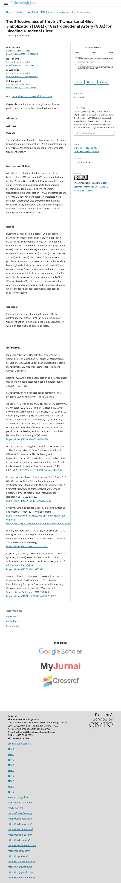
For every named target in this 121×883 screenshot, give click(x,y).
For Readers (11, 616)
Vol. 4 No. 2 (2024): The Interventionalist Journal (50, 12)
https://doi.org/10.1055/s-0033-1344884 (27, 439)
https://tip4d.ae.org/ (19, 840)
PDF (80, 82)
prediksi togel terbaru (19, 743)
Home (9, 12)
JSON (104, 82)
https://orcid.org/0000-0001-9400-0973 (22, 76)
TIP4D (11, 748)
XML (92, 82)
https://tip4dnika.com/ (20, 834)
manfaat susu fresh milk (21, 802)
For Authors (11, 621)
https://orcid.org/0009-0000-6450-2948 (22, 54)
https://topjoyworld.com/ (21, 872)
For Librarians (12, 625)
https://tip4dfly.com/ (19, 850)
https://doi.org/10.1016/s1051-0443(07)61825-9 (31, 595)
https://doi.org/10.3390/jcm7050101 (25, 569)
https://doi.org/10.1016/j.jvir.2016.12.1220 (28, 500)
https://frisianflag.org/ (20, 813)
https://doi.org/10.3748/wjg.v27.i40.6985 (40, 469)
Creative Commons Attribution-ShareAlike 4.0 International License (91, 186)
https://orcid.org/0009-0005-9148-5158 (22, 65)
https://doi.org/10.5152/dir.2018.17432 (27, 546)
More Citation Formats (86, 133)
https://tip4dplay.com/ (20, 823)
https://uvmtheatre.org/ (20, 866)
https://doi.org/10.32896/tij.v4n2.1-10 (32, 96)
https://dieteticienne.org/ (21, 877)
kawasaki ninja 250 (18, 797)
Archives (20, 12)
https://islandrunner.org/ (21, 861)
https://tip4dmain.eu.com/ (22, 845)
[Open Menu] (6, 3)
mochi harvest (15, 807)
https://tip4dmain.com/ (20, 829)
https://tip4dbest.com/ (20, 818)
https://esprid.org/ (18, 856)
